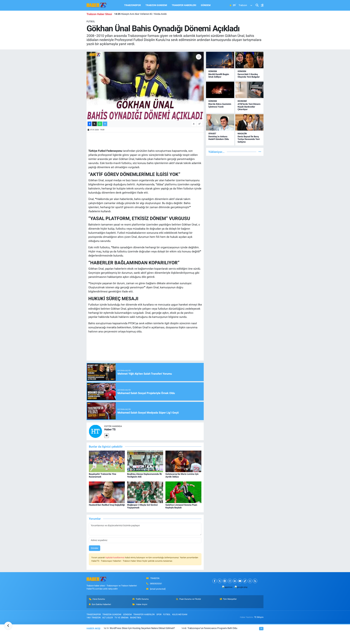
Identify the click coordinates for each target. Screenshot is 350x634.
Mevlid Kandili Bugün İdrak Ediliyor (218, 75)
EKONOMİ (242, 101)
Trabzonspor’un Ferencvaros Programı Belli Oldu (212, 628)
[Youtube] (240, 581)
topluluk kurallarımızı (115, 557)
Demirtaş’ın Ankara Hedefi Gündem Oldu (218, 137)
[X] (219, 581)
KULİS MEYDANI (179, 614)
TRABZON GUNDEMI (156, 5)
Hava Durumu (99, 599)
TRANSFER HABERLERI (184, 5)
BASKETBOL (135, 617)
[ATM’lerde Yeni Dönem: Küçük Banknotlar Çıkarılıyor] (249, 90)
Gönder (94, 548)
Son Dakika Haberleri (101, 604)
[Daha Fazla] (105, 124)
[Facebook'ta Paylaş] (89, 124)
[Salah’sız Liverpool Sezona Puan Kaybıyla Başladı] (183, 492)
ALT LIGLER (107, 617)
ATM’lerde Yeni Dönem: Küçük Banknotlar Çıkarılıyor (249, 106)
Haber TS (110, 429)
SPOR (158, 614)
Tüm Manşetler (230, 599)
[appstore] (227, 587)
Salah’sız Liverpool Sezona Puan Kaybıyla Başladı (181, 506)
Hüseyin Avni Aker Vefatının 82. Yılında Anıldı (140, 14)
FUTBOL (91, 21)
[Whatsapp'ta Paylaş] (99, 124)
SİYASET (212, 133)
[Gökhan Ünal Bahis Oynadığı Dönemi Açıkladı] (145, 86)
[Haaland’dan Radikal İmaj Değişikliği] (107, 492)
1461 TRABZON (94, 617)
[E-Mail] (106, 435)
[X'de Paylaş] (94, 124)
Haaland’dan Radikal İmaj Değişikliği (107, 505)
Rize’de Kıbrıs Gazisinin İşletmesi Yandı (219, 105)
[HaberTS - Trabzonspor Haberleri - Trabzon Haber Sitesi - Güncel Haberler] (97, 5)
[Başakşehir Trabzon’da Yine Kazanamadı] (107, 461)
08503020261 (156, 583)
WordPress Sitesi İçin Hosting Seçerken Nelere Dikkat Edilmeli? (142, 628)
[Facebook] (214, 581)
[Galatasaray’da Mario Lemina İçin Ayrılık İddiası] (183, 461)
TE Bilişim (258, 617)
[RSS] (255, 581)
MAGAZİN (242, 133)
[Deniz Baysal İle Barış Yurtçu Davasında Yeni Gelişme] (249, 122)
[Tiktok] (245, 581)
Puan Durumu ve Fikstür (190, 599)
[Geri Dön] (8, 626)
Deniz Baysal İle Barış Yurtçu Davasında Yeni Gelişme (249, 139)
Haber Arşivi (141, 604)
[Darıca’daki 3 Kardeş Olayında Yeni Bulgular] (249, 60)
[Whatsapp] (250, 581)
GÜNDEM (206, 5)
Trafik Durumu (142, 599)
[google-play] (241, 587)
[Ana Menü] (261, 5)
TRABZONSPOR (132, 5)
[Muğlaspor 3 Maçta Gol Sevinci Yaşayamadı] (145, 492)
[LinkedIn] (235, 581)
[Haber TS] (95, 431)
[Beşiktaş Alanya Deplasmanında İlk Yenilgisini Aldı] (145, 461)
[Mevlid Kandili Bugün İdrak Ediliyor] (220, 60)
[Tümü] (260, 151)
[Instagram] (230, 581)
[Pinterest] (224, 581)
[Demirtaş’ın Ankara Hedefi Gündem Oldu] (220, 122)
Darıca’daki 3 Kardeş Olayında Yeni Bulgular (249, 75)
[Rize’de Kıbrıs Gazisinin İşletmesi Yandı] (220, 90)
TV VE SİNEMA (122, 617)
